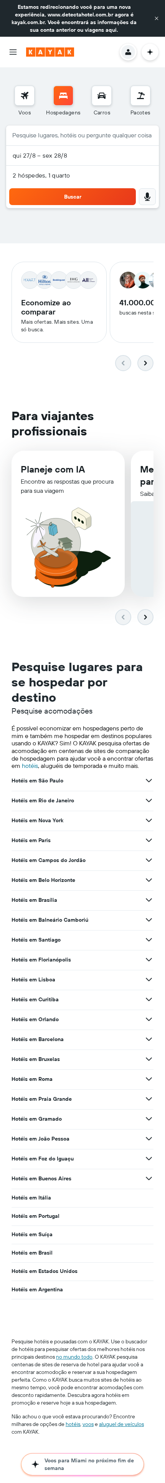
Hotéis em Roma (32, 1079)
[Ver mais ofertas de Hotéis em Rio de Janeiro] (148, 800)
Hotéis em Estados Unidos (45, 1271)
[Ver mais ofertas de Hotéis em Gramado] (148, 1118)
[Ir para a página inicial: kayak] (50, 52)
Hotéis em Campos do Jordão (49, 860)
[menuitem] (25, 101)
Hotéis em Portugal (35, 1215)
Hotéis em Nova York (37, 820)
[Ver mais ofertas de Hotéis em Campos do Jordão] (148, 860)
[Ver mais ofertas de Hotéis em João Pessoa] (148, 1138)
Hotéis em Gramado (37, 1118)
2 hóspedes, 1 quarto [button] (41, 175)
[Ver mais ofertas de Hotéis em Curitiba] (148, 999)
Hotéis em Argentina (37, 1289)
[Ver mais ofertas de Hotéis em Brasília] (148, 899)
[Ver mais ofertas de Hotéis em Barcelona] (148, 1039)
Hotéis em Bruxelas (36, 1059)
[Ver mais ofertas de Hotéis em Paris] (148, 840)
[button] (156, 18)
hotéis (30, 765)
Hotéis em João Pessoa (40, 1138)
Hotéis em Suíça (32, 1234)
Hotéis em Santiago (36, 939)
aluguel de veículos (121, 1424)
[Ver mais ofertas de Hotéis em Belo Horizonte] (148, 880)
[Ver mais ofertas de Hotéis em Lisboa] (148, 979)
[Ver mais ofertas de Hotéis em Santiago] (148, 939)
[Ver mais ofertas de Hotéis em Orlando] (148, 1019)
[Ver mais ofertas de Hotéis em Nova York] (148, 820)
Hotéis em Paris (31, 840)
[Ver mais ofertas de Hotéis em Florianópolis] (148, 959)
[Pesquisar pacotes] (140, 96)
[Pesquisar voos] (25, 96)
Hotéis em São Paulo (37, 780)
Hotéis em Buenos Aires (41, 1178)
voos (88, 1424)
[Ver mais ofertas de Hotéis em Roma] (148, 1079)
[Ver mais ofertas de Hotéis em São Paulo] (148, 780)
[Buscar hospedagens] (63, 96)
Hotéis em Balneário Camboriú (50, 919)
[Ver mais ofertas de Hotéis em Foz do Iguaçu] (148, 1158)
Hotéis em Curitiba (35, 999)
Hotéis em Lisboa (33, 979)
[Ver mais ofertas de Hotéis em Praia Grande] (148, 1098)
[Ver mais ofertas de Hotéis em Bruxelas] (148, 1059)
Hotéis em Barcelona (38, 1039)
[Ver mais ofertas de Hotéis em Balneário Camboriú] (148, 919)
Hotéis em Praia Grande (42, 1098)
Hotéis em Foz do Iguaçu (43, 1158)
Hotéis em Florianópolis (41, 959)
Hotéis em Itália (31, 1197)
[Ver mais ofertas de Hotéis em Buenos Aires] (148, 1178)
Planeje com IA (53, 469)
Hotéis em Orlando (35, 1019)
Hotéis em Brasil (32, 1252)
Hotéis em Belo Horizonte (43, 880)
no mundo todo (74, 1356)
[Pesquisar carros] (102, 96)
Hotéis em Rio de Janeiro (43, 800)
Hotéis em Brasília (34, 899)
